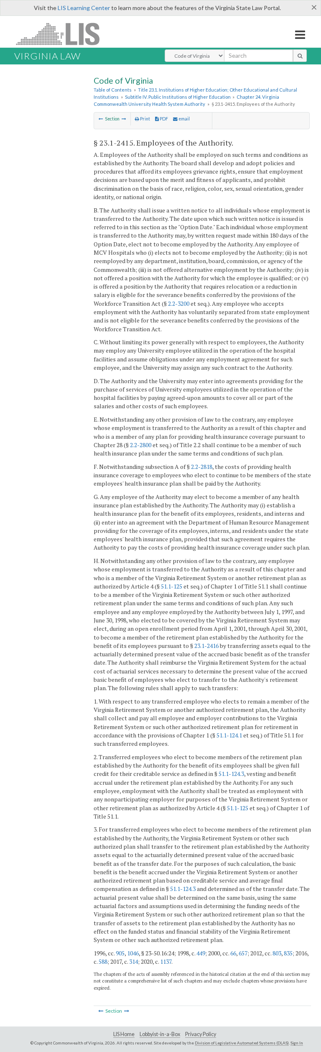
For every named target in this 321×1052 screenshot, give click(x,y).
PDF (163, 118)
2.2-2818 (201, 467)
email (184, 118)
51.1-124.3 (231, 774)
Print (144, 118)
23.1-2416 (206, 646)
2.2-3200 (178, 303)
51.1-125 (171, 586)
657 (243, 953)
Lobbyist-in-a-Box (160, 1034)
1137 (165, 961)
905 (120, 953)
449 (200, 953)
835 (288, 953)
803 (277, 953)
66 (233, 953)
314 (133, 961)
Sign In (296, 1042)
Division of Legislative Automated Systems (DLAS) (242, 1042)
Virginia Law (47, 55)
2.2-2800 (140, 445)
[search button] (300, 55)
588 (103, 961)
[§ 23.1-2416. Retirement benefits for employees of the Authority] (124, 118)
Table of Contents (113, 89)
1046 (133, 953)
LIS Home (124, 1034)
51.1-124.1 (229, 735)
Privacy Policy (200, 1034)
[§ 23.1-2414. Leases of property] (101, 118)
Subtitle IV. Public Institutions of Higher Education (178, 97)
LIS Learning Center (84, 7)
